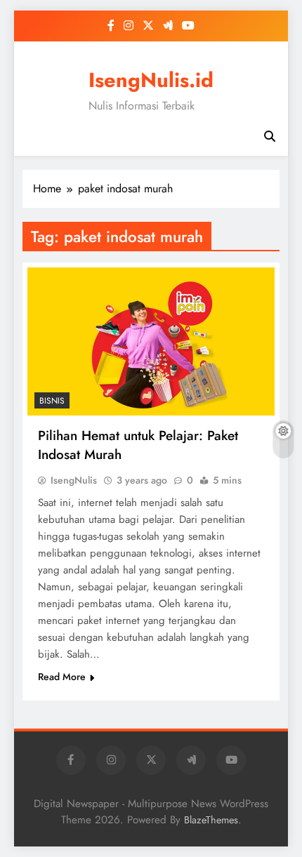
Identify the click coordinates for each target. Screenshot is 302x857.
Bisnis (52, 400)
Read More (62, 677)
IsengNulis (74, 480)
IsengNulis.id (151, 80)
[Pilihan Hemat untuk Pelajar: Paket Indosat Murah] (151, 341)
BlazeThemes (211, 820)
